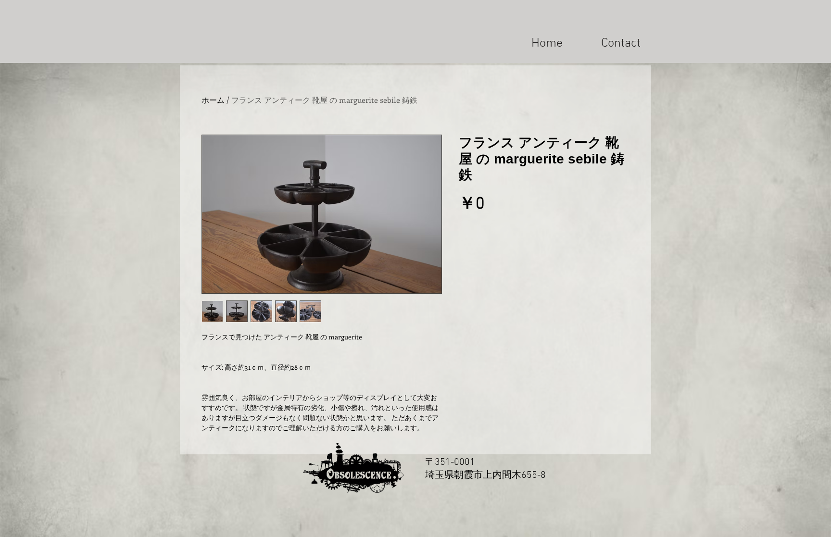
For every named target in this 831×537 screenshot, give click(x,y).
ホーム (213, 100)
